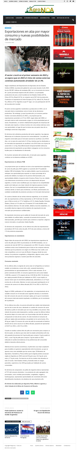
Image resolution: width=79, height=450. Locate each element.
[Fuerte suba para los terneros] (12, 429)
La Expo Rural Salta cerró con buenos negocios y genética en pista (42, 438)
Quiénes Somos (13, 1)
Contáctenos (41, 1)
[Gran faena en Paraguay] (27, 429)
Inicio (5, 1)
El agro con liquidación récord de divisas (42, 412)
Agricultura (10, 18)
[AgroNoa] (39, 9)
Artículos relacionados (12, 421)
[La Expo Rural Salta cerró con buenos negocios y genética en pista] (43, 429)
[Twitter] (70, 1)
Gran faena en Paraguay (24, 436)
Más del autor (26, 421)
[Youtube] (73, 1)
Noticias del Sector (63, 18)
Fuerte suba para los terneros (11, 436)
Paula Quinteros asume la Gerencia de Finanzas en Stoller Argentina (14, 413)
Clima (53, 18)
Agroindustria (45, 18)
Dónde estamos (23, 1)
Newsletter (32, 1)
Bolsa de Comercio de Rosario (20, 398)
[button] (73, 20)
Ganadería (19, 18)
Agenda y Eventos (11, 22)
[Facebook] (64, 1)
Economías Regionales (31, 18)
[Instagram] (67, 1)
